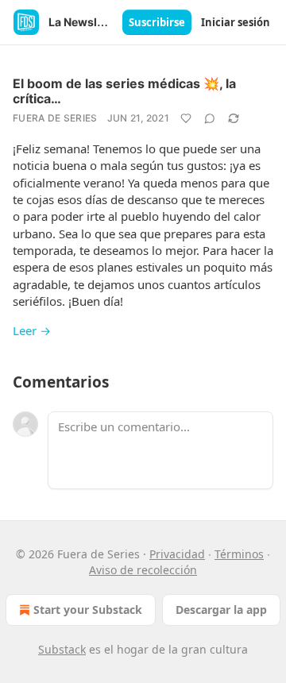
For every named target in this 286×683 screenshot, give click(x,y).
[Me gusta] (186, 118)
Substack (62, 649)
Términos (239, 553)
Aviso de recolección (143, 569)
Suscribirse (157, 22)
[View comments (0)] (209, 118)
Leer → (32, 330)
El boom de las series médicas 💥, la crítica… (124, 90)
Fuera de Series (55, 118)
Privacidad (177, 553)
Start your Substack (87, 609)
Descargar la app (221, 609)
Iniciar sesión (235, 22)
